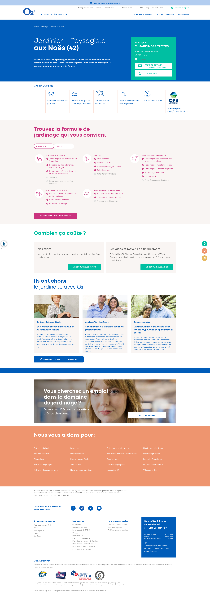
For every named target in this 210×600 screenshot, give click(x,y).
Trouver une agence (182, 8)
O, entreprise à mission (143, 14)
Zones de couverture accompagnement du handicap (101, 565)
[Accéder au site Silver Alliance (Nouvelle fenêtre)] (100, 575)
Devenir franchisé (79, 527)
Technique (41, 146)
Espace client (183, 14)
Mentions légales (115, 527)
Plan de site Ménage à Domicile (85, 541)
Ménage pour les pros (85, 8)
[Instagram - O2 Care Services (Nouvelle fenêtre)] (81, 508)
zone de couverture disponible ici (72, 493)
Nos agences (39, 530)
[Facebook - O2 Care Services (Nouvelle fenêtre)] (73, 508)
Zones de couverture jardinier (154, 565)
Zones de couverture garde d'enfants (69, 565)
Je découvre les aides (157, 267)
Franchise (99, 8)
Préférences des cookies (118, 530)
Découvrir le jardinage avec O (55, 216)
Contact (37, 536)
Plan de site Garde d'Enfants (84, 544)
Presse (75, 533)
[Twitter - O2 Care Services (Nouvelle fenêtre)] (90, 508)
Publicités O (77, 536)
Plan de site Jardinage (81, 549)
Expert (59, 146)
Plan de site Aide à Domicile (83, 546)
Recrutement (109, 8)
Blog (147, 8)
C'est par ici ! (116, 3)
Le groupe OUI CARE (81, 530)
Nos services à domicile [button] (52, 14)
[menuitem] (85, 8)
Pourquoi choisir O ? (165, 14)
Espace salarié (127, 8)
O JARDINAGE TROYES (152, 46)
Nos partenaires (157, 8)
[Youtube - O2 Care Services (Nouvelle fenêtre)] (99, 508)
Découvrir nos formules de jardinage (58, 359)
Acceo (154, 551)
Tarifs (36, 528)
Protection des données (117, 525)
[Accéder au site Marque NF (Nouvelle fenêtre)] (44, 575)
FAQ (141, 8)
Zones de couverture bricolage (131, 565)
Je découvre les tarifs (84, 267)
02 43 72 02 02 (66, 495)
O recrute (76, 525)
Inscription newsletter (81, 538)
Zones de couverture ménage (44, 565)
